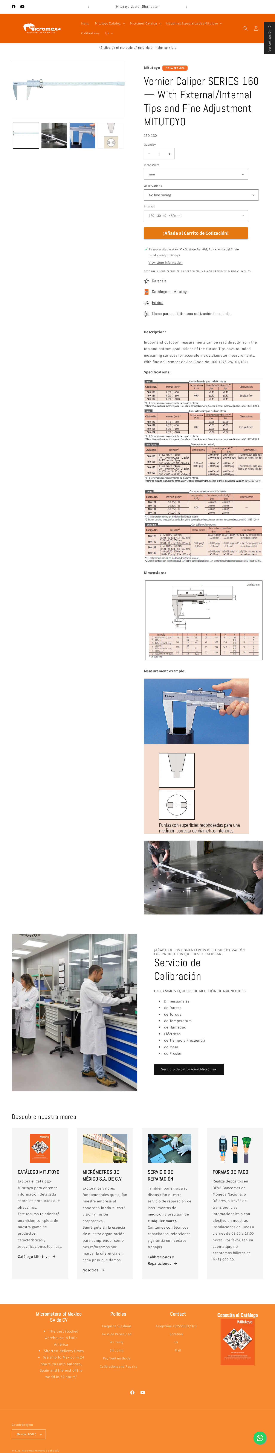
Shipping (116, 1350)
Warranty (116, 1342)
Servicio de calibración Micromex (189, 1069)
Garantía (159, 281)
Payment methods (116, 1358)
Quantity (150, 144)
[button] (109, 23)
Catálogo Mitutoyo (34, 1256)
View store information (165, 262)
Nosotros (90, 1269)
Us (176, 1342)
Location (176, 1334)
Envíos (157, 302)
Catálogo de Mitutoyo (170, 291)
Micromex (28, 1450)
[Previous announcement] (88, 6)
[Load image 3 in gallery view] (82, 136)
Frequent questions (116, 1326)
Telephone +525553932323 (176, 1326)
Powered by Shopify (46, 1450)
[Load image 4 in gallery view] (110, 136)
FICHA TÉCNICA (175, 68)
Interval (149, 206)
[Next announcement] (186, 6)
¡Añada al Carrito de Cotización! (196, 233)
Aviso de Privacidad (117, 1334)
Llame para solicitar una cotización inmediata (191, 313)
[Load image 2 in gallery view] (54, 136)
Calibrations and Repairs (118, 1366)
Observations (153, 186)
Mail (178, 1350)
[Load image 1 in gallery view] (26, 136)
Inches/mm (151, 165)
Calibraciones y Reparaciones (161, 1260)
